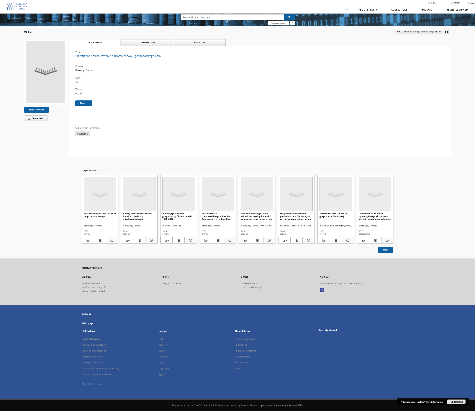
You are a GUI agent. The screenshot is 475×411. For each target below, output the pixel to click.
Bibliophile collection (93, 362)
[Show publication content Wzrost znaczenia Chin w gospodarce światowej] (336, 240)
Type (161, 362)
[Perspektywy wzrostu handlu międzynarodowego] (100, 194)
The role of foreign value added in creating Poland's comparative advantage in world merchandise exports (256, 216)
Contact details (242, 356)
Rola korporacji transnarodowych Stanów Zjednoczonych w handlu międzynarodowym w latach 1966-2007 (217, 216)
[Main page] (347, 10)
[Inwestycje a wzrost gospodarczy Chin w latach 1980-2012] (179, 194)
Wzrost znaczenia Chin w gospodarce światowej (333, 215)
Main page (87, 323)
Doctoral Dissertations (94, 350)
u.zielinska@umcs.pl (251, 287)
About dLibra (241, 362)
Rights (162, 374)
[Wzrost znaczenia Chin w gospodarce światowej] (336, 194)
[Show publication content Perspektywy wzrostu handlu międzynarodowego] (100, 240)
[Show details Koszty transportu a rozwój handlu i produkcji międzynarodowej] (151, 240)
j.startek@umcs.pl (250, 283)
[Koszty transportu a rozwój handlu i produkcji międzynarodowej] (139, 194)
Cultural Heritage (91, 338)
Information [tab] (147, 42)
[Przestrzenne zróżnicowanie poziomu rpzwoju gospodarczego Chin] (45, 72)
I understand (456, 401)
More (386, 249)
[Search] (289, 17)
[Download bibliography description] (88, 240)
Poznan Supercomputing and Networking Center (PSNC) (272, 405)
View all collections (92, 384)
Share (471, 2)
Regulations (241, 344)
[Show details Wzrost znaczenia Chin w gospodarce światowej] (347, 240)
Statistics (239, 368)
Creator (163, 344)
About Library (368, 9)
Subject (162, 350)
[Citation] (446, 31)
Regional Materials (92, 356)
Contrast (455, 2)
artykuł (79, 93)
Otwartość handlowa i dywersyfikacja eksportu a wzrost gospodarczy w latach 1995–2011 (374, 216)
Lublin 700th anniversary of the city (100, 368)
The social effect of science (96, 374)
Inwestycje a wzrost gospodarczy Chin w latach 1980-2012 (177, 216)
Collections (399, 9)
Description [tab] (95, 42)
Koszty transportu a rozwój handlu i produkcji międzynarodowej (137, 216)
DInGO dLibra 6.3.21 (206, 405)
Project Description (245, 338)
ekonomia (82, 133)
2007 (78, 81)
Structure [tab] (199, 42)
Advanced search (278, 23)
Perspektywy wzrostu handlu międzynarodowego (100, 215)
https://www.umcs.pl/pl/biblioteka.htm (340, 283)
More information (434, 401)
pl (434, 3)
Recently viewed (457, 9)
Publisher (163, 356)
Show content (36, 109)
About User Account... (246, 350)
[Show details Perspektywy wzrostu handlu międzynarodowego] (111, 240)
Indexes (427, 9)
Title (161, 338)
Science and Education (94, 344)
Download (37, 118)
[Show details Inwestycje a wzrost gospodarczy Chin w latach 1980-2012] (190, 240)
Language (164, 368)
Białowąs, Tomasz (85, 70)
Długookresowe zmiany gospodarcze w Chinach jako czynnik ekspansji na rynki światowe (295, 216)
